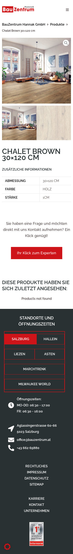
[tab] (20, 339)
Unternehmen (36, 511)
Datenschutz (36, 478)
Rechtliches (36, 466)
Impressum (36, 472)
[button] (67, 9)
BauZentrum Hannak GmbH (23, 24)
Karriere (37, 499)
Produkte (57, 24)
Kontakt (36, 505)
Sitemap (37, 484)
